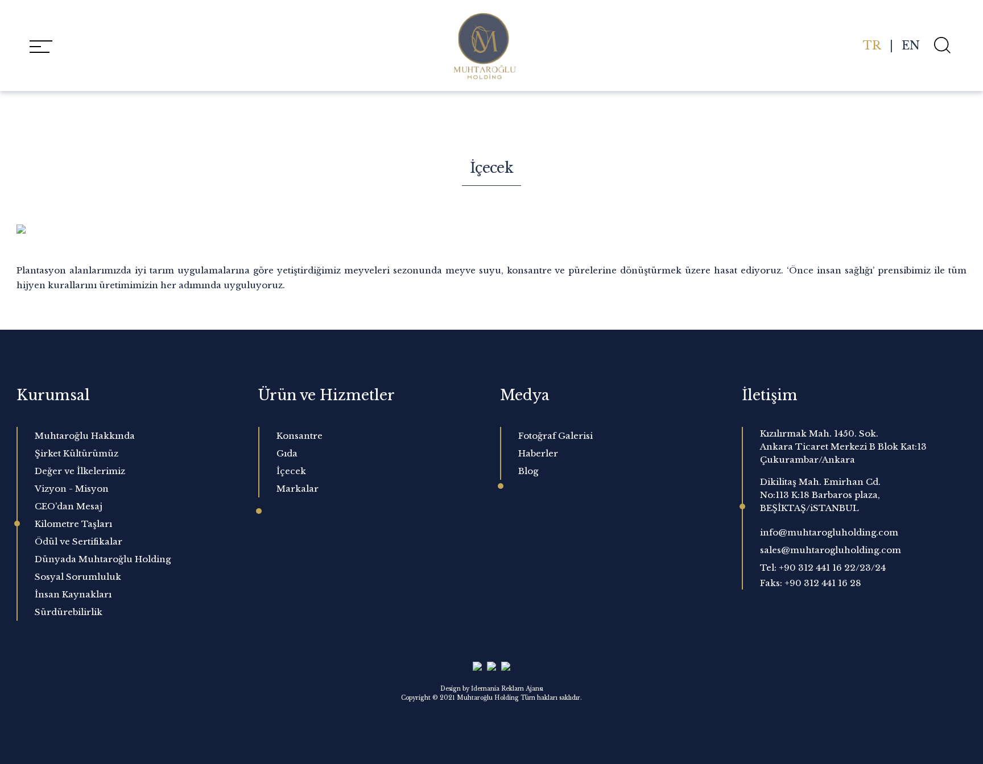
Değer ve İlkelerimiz (80, 471)
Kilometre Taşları (73, 523)
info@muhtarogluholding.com (829, 532)
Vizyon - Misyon (72, 488)
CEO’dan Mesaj (68, 506)
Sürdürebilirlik (68, 612)
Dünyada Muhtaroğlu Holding (103, 559)
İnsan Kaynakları (73, 594)
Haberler (538, 453)
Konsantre (299, 435)
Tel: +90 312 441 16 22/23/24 (823, 567)
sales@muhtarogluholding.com (830, 550)
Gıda (287, 453)
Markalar (297, 488)
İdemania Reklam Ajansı (507, 688)
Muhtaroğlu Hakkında (85, 435)
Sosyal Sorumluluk (78, 576)
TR (872, 45)
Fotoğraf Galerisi (555, 435)
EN (911, 45)
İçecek (291, 471)
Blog (528, 471)
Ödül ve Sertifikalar (78, 541)
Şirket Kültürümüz (76, 453)
